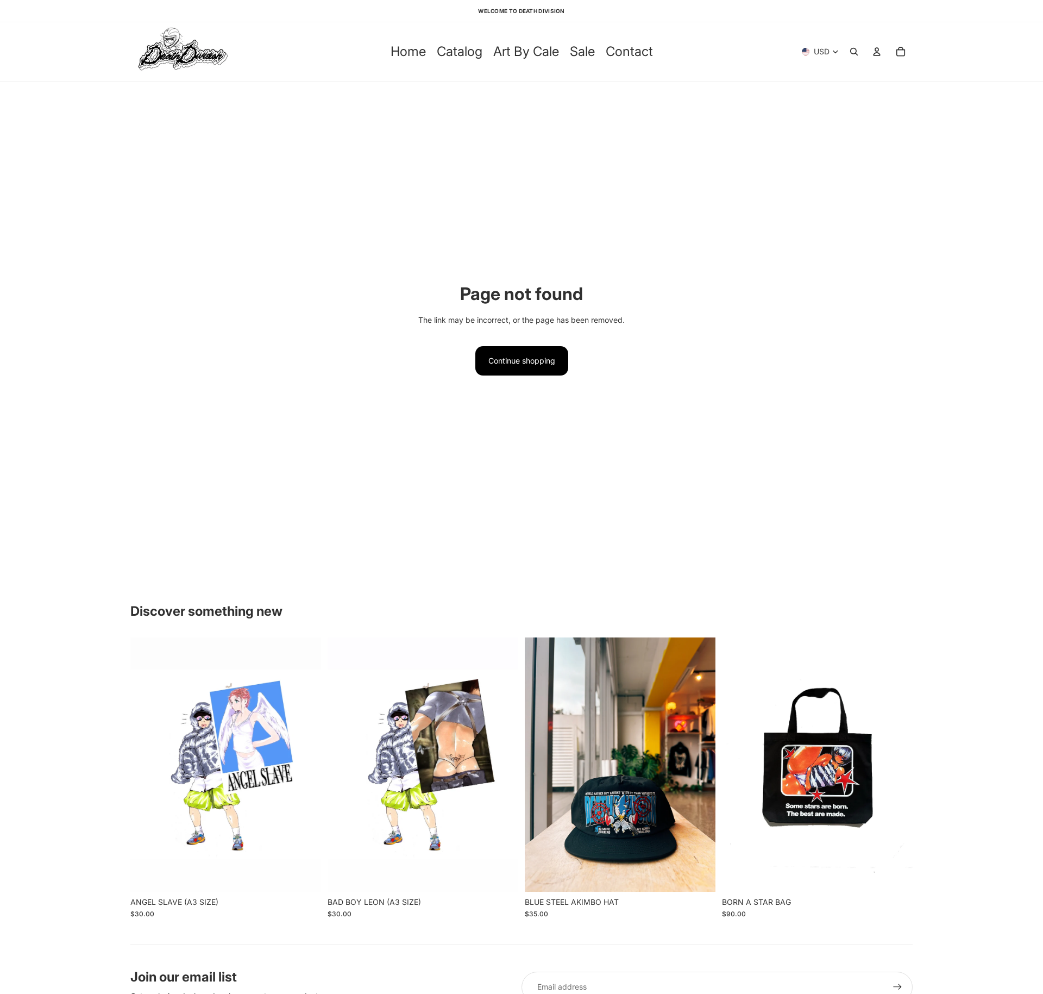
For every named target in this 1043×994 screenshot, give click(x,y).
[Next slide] (699, 765)
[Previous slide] (541, 765)
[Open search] (854, 52)
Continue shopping (521, 360)
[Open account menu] (877, 52)
